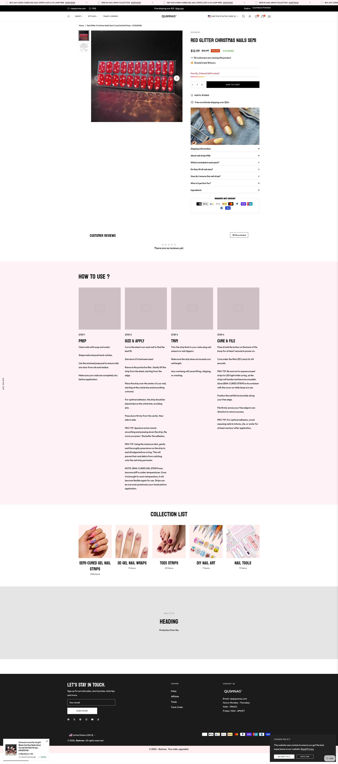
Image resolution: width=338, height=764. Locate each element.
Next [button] (177, 78)
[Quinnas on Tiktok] (99, 719)
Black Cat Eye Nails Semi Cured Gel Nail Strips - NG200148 (30, 748)
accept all (284, 757)
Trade (174, 701)
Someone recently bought (30, 746)
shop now (43, 2)
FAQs (173, 691)
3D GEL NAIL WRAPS (132, 563)
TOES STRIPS (169, 563)
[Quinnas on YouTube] (93, 719)
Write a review (239, 235)
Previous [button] (97, 78)
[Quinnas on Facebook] (69, 719)
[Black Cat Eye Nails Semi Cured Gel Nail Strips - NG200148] (10, 750)
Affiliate (175, 696)
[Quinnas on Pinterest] (81, 719)
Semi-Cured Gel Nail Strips (95, 566)
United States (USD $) (224, 16)
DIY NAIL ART (206, 563)
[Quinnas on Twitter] (75, 719)
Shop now (179, 8)
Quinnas (80, 740)
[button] (243, 16)
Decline (305, 757)
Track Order (177, 707)
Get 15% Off (3, 384)
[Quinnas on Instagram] (87, 719)
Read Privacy (307, 749)
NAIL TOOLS (243, 563)
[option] (136, 76)
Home (81, 25)
